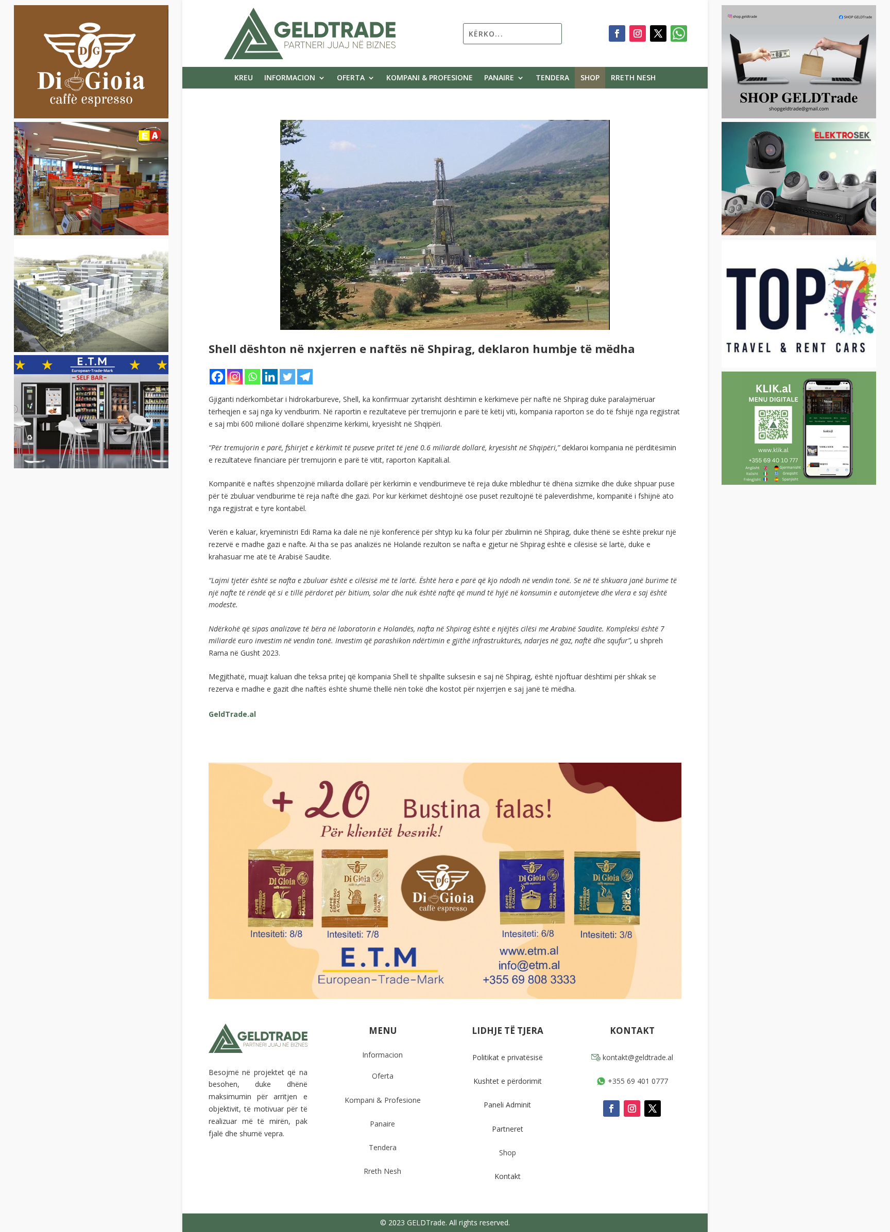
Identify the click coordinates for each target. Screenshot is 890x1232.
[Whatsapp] (252, 376)
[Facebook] (217, 376)
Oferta (351, 78)
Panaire (499, 78)
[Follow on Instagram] (637, 33)
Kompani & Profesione (429, 78)
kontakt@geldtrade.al (637, 1057)
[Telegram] (305, 376)
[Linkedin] (270, 376)
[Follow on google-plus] (679, 33)
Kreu (243, 78)
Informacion (289, 78)
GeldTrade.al (232, 714)
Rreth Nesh (633, 78)
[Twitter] (287, 376)
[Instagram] (235, 376)
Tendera (552, 78)
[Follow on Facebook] (617, 33)
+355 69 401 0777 (637, 1081)
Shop (590, 78)
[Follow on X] (658, 33)
